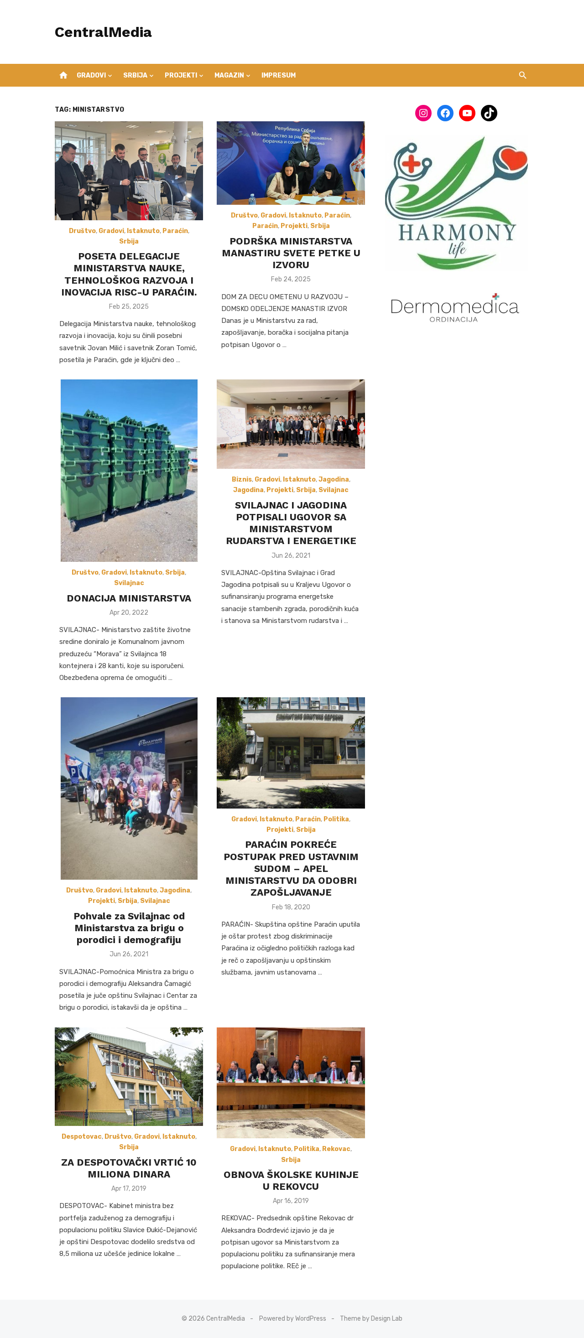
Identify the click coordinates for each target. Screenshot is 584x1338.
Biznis (242, 479)
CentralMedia (103, 32)
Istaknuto (143, 231)
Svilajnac (129, 583)
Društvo (82, 231)
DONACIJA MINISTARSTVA (129, 598)
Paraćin (175, 231)
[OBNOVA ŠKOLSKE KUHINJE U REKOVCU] (291, 1083)
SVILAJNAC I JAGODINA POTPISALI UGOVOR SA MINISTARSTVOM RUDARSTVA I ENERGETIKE (291, 523)
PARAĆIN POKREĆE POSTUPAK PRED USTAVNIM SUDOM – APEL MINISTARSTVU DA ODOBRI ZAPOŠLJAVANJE (291, 868)
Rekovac (336, 1149)
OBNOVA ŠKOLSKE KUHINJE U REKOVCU (291, 1180)
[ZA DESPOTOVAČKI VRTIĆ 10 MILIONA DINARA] (129, 1076)
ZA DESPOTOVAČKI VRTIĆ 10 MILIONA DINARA (129, 1168)
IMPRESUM (278, 75)
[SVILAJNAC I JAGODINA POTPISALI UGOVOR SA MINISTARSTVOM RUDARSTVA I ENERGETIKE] (291, 424)
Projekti (181, 75)
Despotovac (82, 1137)
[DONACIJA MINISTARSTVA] (129, 470)
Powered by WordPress (292, 1318)
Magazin (229, 75)
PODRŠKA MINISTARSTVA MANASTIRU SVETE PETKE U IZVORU (291, 253)
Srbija (135, 75)
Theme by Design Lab (371, 1318)
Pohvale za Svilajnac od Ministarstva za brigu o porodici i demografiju (129, 928)
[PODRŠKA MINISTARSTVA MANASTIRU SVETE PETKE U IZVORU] (291, 163)
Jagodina (333, 479)
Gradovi (91, 75)
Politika (336, 819)
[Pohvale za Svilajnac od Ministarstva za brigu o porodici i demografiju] (129, 788)
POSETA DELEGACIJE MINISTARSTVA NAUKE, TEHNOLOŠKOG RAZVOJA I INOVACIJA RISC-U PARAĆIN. (129, 274)
